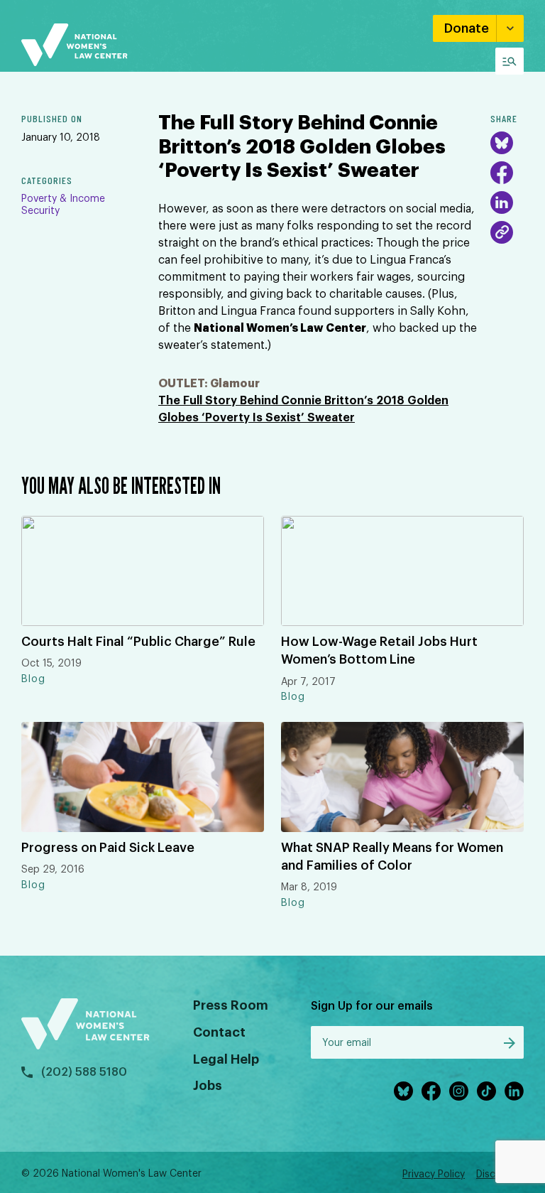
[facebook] (431, 1091)
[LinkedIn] (501, 202)
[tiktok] (486, 1091)
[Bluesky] (501, 142)
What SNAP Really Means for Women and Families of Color (392, 856)
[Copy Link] (501, 232)
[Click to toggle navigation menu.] (509, 61)
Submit (509, 1043)
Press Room (230, 1005)
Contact (219, 1032)
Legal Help (226, 1059)
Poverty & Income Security (63, 205)
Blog (33, 679)
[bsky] (403, 1091)
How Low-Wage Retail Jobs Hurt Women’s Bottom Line (379, 650)
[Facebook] (501, 172)
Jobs (207, 1085)
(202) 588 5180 (84, 1072)
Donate (466, 28)
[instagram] (458, 1091)
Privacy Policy (433, 1174)
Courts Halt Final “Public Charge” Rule (138, 641)
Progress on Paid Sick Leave (107, 847)
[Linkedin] (514, 1091)
